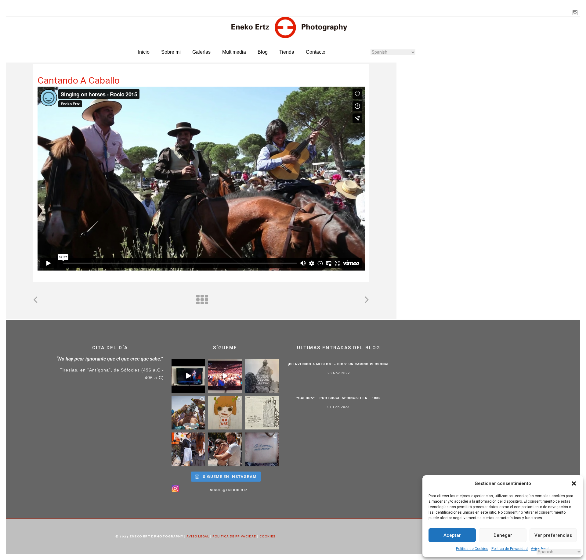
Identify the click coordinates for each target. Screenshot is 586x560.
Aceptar (452, 535)
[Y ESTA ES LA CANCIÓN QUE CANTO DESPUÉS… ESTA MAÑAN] (188, 376)
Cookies (267, 536)
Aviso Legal (197, 536)
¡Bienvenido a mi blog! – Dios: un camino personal (338, 364)
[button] (574, 483)
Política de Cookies (472, 549)
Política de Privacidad (234, 536)
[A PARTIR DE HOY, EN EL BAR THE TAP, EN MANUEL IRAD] (188, 413)
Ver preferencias (553, 535)
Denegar (503, 535)
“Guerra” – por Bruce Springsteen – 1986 (338, 398)
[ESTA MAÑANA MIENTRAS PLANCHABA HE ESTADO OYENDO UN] (225, 376)
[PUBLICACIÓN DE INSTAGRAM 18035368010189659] (262, 413)
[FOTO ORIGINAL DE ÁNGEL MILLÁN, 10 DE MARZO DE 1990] (262, 376)
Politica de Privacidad (509, 549)
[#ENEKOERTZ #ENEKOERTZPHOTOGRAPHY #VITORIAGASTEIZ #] (188, 449)
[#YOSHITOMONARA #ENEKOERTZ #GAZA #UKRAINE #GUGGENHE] (225, 413)
